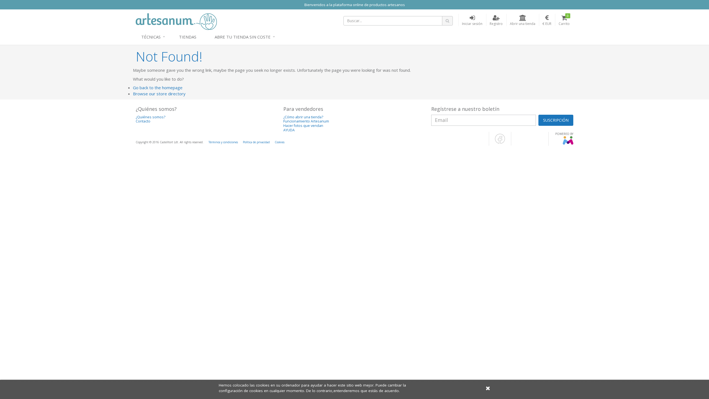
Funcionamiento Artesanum (306, 121)
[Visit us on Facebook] (500, 143)
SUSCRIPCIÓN (556, 120)
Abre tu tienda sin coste (243, 37)
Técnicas (151, 37)
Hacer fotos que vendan (303, 125)
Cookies (279, 142)
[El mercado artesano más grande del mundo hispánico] (176, 21)
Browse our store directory (159, 93)
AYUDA (289, 130)
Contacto (143, 121)
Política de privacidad (256, 142)
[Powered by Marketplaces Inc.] (567, 143)
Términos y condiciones (223, 142)
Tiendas (187, 37)
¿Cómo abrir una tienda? (303, 117)
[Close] (488, 388)
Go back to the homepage (158, 87)
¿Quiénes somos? (150, 117)
